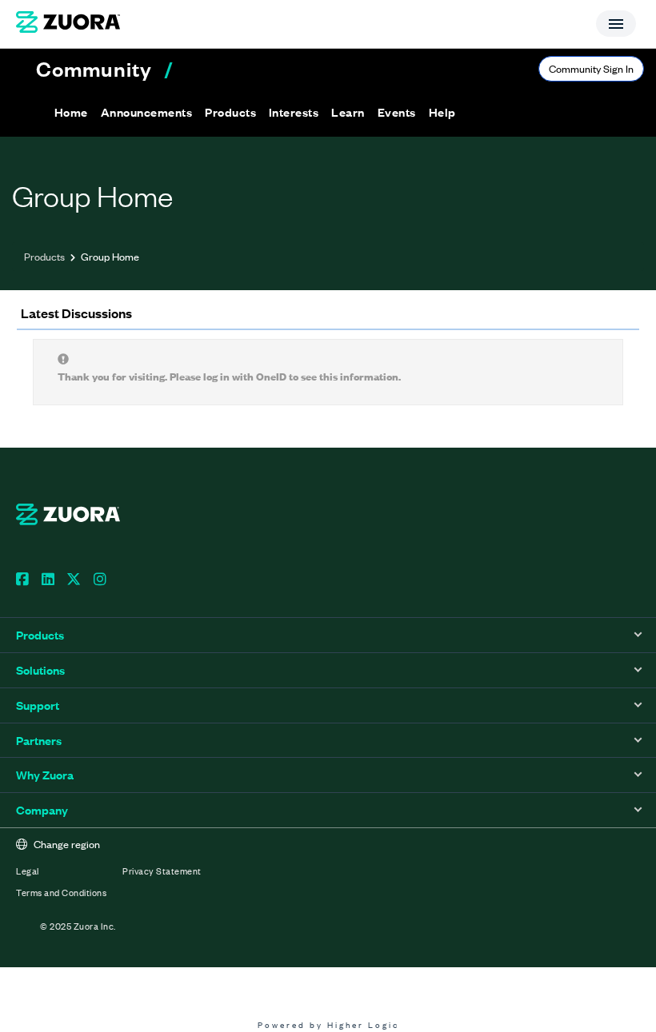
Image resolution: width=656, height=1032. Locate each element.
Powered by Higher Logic (328, 1024)
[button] (146, 112)
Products (44, 256)
